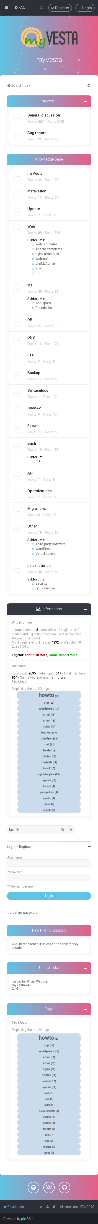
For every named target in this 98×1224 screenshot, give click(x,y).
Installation (36, 191)
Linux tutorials (39, 565)
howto (46, 695)
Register (25, 847)
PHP (38, 268)
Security (41, 583)
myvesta (46, 780)
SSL (38, 273)
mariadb (46, 762)
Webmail (41, 259)
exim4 (47, 804)
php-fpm (46, 738)
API (30, 473)
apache (47, 798)
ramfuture (57, 677)
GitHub (16, 989)
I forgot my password (22, 912)
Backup (33, 372)
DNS (31, 337)
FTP (30, 355)
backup (46, 732)
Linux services (45, 588)
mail (46, 744)
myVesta (49, 101)
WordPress (43, 549)
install (46, 768)
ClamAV (34, 408)
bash (46, 750)
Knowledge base (49, 159)
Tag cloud (19, 681)
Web (31, 226)
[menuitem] (20, 7)
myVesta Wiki (21, 985)
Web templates (46, 244)
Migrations (36, 508)
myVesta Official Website (30, 981)
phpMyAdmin (45, 263)
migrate (47, 810)
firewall (47, 786)
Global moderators (63, 655)
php (46, 702)
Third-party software (50, 544)
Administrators (36, 655)
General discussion (43, 115)
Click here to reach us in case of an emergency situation (45, 945)
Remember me (22, 886)
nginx (46, 726)
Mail (30, 285)
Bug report (36, 132)
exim (47, 1135)
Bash (31, 443)
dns (47, 1141)
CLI (37, 461)
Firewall (33, 425)
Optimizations (39, 490)
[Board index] (49, 38)
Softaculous (37, 390)
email (46, 714)
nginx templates (47, 254)
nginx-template (46, 774)
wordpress (46, 708)
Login (11, 847)
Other (32, 526)
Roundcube (43, 308)
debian (46, 756)
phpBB (26, 1219)
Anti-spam (43, 303)
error (46, 720)
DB (29, 319)
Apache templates (48, 249)
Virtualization (45, 553)
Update (33, 208)
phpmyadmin (47, 792)
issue (47, 1153)
